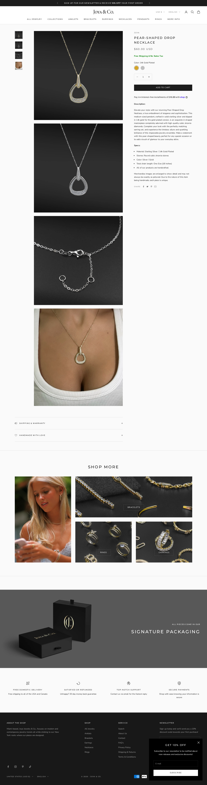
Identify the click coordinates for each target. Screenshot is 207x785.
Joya (137, 33)
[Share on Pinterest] (151, 186)
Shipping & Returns (127, 752)
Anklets (73, 19)
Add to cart (163, 87)
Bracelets (90, 19)
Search (121, 728)
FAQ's (121, 742)
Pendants (143, 19)
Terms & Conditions (127, 757)
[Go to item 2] (19, 45)
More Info (173, 19)
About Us (122, 733)
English (173, 12)
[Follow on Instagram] (15, 766)
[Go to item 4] (19, 65)
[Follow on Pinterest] (22, 766)
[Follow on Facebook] (8, 766)
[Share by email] (155, 186)
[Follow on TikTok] (30, 766)
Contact (121, 738)
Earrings (107, 19)
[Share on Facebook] (143, 186)
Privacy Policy (124, 747)
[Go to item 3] (19, 55)
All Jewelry (34, 19)
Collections (55, 19)
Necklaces (125, 19)
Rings (158, 19)
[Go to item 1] (19, 35)
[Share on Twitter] (147, 186)
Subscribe (176, 772)
